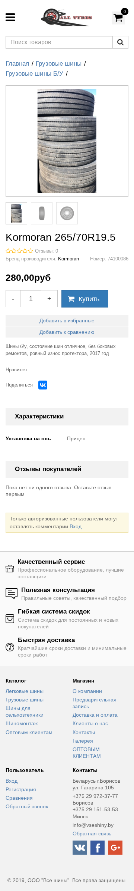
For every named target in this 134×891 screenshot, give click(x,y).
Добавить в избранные (67, 320)
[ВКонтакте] (42, 385)
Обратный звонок (27, 806)
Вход (76, 526)
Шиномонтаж (22, 723)
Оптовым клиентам (29, 732)
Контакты (84, 732)
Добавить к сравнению (67, 332)
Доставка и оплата (95, 715)
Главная (17, 63)
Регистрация (21, 789)
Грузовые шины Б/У (34, 73)
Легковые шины (25, 691)
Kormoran (68, 259)
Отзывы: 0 (46, 251)
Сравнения (19, 798)
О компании (87, 691)
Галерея (83, 741)
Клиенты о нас (90, 723)
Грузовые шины (59, 63)
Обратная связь (92, 833)
